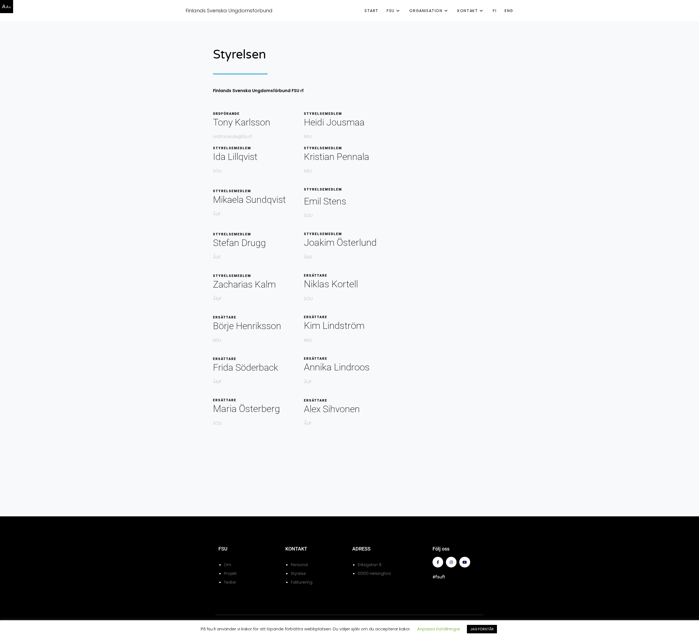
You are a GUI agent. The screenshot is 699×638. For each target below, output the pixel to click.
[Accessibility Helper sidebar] (6, 6)
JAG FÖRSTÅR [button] (482, 629)
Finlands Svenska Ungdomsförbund (229, 10)
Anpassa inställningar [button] (438, 629)
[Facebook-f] (438, 562)
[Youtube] (464, 562)
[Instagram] (451, 562)
